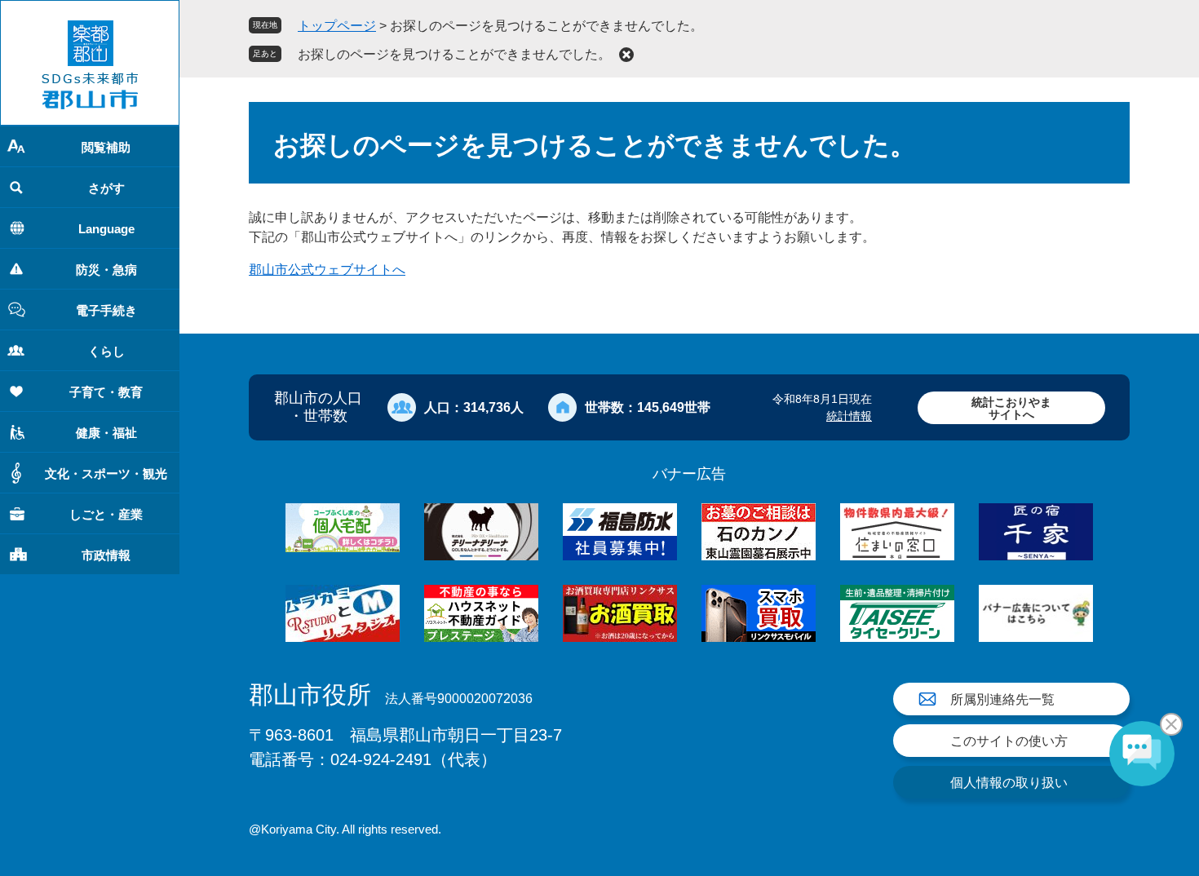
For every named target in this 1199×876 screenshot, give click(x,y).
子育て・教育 (106, 392)
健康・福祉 (106, 433)
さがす (106, 188)
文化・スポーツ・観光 (106, 473)
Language (106, 229)
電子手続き (106, 310)
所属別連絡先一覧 (1002, 699)
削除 (626, 54)
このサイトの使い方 (1009, 741)
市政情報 (106, 555)
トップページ (337, 26)
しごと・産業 (106, 514)
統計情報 (849, 416)
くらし (106, 351)
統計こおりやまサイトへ (1011, 408)
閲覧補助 (106, 147)
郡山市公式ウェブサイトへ (327, 270)
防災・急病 (106, 270)
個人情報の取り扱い (1009, 783)
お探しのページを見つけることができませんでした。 (454, 54)
